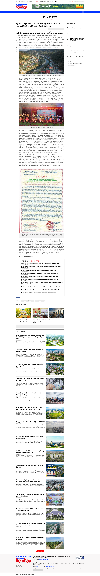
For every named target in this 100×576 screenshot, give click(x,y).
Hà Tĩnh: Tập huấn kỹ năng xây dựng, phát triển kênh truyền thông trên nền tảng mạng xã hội (39, 292)
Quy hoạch (51, 19)
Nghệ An (42, 300)
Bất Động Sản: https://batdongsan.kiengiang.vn (75, 63)
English (70, 1)
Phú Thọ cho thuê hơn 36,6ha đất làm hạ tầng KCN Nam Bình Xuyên (76, 57)
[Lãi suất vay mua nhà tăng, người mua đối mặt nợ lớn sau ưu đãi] (55, 384)
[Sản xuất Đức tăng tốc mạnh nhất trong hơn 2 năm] (56, 313)
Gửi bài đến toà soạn (38, 569)
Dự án (48, 19)
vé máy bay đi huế (71, 67)
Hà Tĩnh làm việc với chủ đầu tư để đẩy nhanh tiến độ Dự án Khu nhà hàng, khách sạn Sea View (39, 273)
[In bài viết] (17, 52)
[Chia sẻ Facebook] (17, 47)
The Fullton (69, 61)
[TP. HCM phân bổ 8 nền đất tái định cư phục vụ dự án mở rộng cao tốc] (55, 528)
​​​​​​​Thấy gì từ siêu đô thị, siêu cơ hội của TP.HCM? (30, 422)
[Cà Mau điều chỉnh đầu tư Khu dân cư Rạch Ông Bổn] (55, 470)
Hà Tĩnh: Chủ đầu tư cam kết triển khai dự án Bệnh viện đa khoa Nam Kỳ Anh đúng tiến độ (38, 270)
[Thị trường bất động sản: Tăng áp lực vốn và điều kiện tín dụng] (55, 398)
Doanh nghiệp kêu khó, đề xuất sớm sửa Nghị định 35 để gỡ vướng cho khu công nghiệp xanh (30, 337)
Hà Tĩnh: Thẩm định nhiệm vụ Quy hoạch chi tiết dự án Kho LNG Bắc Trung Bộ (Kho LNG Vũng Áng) (40, 289)
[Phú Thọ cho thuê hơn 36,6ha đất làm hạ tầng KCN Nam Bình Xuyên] (55, 514)
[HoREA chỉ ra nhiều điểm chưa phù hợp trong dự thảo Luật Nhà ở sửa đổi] (55, 456)
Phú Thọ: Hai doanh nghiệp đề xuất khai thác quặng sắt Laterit (77, 33)
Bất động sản (50, 17)
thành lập (37, 300)
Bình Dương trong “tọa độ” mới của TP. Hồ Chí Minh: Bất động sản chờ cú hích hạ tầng (77, 39)
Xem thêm (40, 551)
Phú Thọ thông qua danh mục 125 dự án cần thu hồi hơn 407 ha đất (76, 28)
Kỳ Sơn (23, 300)
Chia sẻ (18, 297)
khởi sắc (27, 300)
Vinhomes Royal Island (71, 65)
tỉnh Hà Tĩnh (36, 261)
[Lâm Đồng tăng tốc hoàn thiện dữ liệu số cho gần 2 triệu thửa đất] (55, 499)
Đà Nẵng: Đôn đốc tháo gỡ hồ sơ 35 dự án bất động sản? (77, 51)
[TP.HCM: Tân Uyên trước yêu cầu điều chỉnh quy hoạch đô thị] (55, 369)
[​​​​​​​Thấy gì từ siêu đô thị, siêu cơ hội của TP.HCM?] (55, 427)
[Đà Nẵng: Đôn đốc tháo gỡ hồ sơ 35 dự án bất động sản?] (55, 543)
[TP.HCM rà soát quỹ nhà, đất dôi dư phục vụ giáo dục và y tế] (55, 355)
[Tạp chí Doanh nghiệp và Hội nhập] (55, 1)
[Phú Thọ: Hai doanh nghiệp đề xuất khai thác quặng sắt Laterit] (55, 442)
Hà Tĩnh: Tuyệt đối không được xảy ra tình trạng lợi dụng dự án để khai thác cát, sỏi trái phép (39, 276)
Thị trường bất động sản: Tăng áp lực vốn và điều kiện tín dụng (76, 45)
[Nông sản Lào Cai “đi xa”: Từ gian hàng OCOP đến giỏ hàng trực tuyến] (23, 313)
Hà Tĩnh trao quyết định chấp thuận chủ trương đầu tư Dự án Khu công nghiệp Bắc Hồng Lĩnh (39, 279)
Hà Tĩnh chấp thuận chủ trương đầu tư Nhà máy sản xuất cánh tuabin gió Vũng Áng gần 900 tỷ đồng (41, 286)
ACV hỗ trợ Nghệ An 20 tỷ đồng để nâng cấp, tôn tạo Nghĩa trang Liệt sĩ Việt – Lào (40, 321)
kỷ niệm (32, 300)
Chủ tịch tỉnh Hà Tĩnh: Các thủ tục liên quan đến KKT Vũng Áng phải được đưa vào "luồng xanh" (40, 263)
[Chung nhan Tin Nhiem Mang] (79, 558)
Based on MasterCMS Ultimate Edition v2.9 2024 (25, 574)
